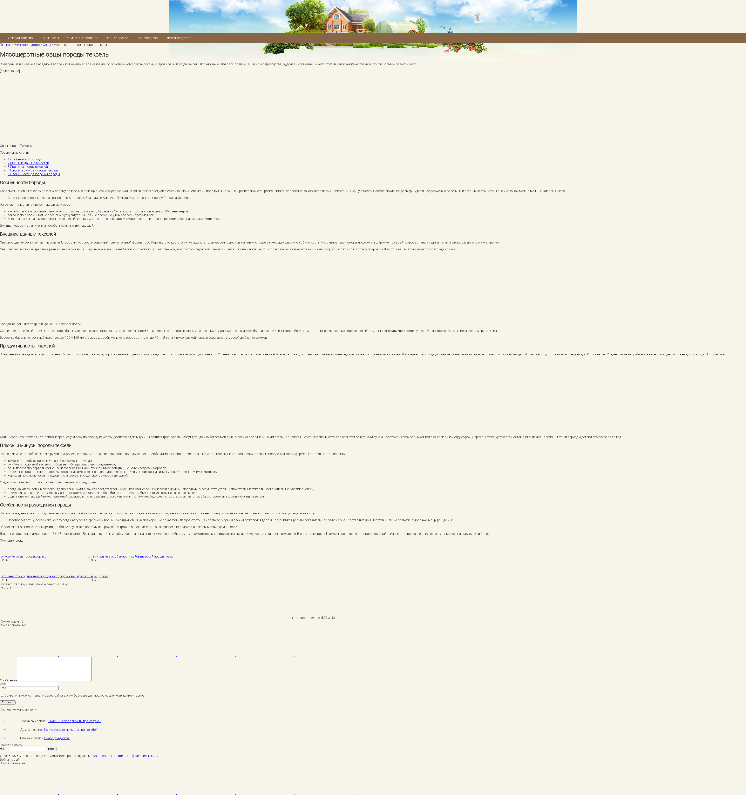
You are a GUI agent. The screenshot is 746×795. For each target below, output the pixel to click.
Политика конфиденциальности (136, 756)
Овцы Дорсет (98, 576)
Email (3, 688)
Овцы (47, 45)
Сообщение (8, 680)
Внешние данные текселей (28, 163)
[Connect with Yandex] (324, 655)
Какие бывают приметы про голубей (74, 721)
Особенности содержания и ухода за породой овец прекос (44, 576)
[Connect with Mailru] (265, 655)
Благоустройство (20, 38)
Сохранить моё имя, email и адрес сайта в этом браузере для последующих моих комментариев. (75, 695)
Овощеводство (117, 38)
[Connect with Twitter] (147, 655)
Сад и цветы (49, 38)
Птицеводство (147, 38)
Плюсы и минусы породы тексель (33, 170)
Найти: (4, 749)
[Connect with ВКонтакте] (206, 655)
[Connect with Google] (88, 655)
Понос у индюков (57, 738)
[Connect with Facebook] (29, 655)
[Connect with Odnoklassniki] (383, 655)
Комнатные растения (82, 38)
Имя (3, 684)
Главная (5, 45)
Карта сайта (102, 756)
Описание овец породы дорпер (23, 556)
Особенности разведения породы (34, 174)
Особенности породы (25, 159)
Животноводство (178, 38)
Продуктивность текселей (28, 167)
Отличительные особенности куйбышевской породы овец (130, 556)
